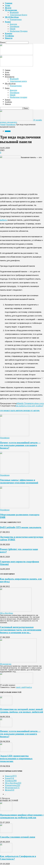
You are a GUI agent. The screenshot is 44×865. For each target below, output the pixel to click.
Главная (8, 3)
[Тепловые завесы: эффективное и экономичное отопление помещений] (14, 473)
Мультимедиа (11, 10)
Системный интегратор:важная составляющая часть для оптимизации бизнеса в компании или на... (20, 630)
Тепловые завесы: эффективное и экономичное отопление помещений (19, 481)
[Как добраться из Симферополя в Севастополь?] (6, 852)
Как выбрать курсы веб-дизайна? (29, 406)
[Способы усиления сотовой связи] (6, 832)
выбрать (3, 220)
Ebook (12, 29)
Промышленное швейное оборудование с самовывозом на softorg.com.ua (22, 816)
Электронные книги (18, 15)
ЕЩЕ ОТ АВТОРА (32, 411)
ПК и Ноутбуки (12, 17)
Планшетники (16, 19)
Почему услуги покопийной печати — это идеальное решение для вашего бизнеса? (20, 445)
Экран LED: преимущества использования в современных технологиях (16, 759)
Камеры (8, 33)
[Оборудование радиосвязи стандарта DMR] (14, 507)
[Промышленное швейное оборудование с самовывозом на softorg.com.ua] (6, 810)
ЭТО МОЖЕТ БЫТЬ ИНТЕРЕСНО (13, 411)
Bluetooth (14, 12)
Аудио (7, 5)
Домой (3, 124)
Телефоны (9, 36)
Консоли (13, 24)
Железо (8, 8)
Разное (8, 22)
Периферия (14, 26)
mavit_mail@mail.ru (24, 687)
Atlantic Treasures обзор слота (30, 403)
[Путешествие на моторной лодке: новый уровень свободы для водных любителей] (6, 704)
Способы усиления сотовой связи (17, 837)
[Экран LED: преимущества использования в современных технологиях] (6, 751)
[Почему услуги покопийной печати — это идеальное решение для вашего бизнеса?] (14, 435)
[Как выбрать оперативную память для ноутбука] (16, 611)
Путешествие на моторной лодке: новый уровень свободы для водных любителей (21, 710)
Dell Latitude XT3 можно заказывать (20, 527)
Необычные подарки (19, 31)
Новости (8, 38)
